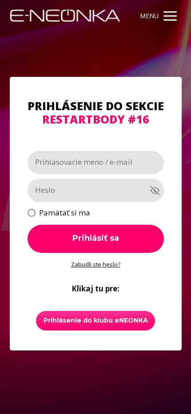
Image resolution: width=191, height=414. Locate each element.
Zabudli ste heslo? (95, 264)
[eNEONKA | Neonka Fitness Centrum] (65, 15)
